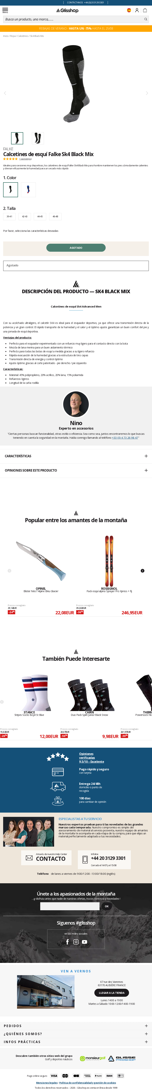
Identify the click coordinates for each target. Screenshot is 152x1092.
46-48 (55, 216)
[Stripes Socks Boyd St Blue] (29, 692)
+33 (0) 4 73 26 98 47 (125, 437)
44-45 (40, 216)
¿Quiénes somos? (23, 1034)
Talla (9, 208)
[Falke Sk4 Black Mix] (76, 84)
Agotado (76, 247)
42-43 (24, 216)
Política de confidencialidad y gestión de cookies (87, 1082)
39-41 (9, 216)
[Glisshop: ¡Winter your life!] (67, 11)
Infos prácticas (22, 1042)
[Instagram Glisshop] (76, 942)
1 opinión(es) (25, 159)
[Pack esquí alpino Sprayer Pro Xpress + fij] (109, 561)
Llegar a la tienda (111, 993)
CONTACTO (50, 858)
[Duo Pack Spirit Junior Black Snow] (89, 692)
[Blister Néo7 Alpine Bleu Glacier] (41, 561)
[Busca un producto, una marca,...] (145, 19)
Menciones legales (47, 1082)
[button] (76, 456)
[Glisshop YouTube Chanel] (84, 942)
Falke (8, 148)
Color (9, 177)
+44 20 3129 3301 (108, 858)
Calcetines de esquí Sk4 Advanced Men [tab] (76, 306)
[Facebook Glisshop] (67, 942)
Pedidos (13, 1026)
